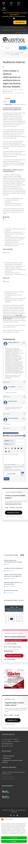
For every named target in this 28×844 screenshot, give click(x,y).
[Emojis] (21, 448)
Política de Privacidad (8, 756)
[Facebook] (10, 815)
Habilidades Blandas (10, 578)
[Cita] (15, 448)
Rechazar (14, 841)
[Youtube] (17, 815)
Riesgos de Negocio (10, 586)
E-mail (10, 444)
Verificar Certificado (8, 778)
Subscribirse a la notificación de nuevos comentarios (15, 467)
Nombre (9, 440)
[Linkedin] (14, 815)
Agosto (12, 607)
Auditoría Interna (9, 91)
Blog (21, 89)
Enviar (6, 478)
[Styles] (9, 451)
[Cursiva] (9, 448)
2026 (16, 607)
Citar (24, 382)
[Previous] (21, 555)
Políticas (7, 564)
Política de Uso (7, 758)
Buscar (23, 48)
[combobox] (12, 48)
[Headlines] (14, 40)
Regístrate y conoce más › (14, 655)
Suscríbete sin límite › (13, 512)
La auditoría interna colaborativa (13, 568)
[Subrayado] (12, 448)
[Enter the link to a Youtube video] (18, 448)
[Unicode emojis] (6, 451)
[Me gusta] (20, 342)
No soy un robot (11, 473)
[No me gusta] (22, 342)
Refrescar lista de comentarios (11, 433)
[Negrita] (6, 448)
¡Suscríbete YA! (20, 22)
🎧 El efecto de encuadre (11, 590)
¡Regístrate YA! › (13, 720)
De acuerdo (14, 838)
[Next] (23, 555)
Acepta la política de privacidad (13, 470)
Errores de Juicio (9, 592)
